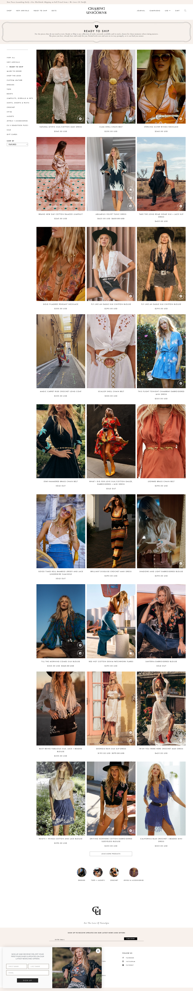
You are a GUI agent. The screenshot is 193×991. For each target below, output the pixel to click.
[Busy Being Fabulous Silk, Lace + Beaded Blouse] (60, 708)
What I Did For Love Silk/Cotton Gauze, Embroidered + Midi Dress (111, 482)
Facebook (130, 958)
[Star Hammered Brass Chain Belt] (60, 441)
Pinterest (130, 965)
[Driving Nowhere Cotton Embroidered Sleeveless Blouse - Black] (111, 798)
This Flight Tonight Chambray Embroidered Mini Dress (161, 392)
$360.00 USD (161, 131)
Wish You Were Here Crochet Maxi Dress (161, 749)
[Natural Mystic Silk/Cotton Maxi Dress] (60, 87)
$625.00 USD (103, 219)
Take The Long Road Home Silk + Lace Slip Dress (161, 215)
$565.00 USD (60, 131)
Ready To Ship (40, 11)
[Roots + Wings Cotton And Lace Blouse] (60, 798)
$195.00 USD (104, 753)
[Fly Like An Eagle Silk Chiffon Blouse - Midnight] (161, 264)
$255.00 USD (111, 846)
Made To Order (14, 71)
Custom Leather (14, 80)
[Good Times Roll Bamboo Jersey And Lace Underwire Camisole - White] (60, 531)
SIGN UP (27, 980)
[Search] (185, 11)
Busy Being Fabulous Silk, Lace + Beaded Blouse (60, 750)
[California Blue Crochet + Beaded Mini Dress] (161, 798)
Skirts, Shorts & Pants (18, 103)
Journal (141, 10)
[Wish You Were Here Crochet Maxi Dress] (161, 708)
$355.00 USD (60, 396)
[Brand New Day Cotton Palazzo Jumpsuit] (60, 174)
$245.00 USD (60, 219)
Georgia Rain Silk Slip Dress (111, 749)
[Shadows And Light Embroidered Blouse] (161, 531)
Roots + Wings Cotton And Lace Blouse (61, 839)
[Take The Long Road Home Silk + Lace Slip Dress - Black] (161, 174)
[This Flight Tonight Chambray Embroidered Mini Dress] (161, 351)
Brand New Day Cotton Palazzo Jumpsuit (61, 214)
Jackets (10, 116)
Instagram (130, 961)
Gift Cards (12, 134)
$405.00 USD (161, 221)
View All (11, 58)
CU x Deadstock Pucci (17, 125)
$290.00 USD (161, 486)
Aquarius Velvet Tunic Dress (111, 214)
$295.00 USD (111, 309)
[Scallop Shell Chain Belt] (111, 351)
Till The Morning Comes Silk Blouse (60, 662)
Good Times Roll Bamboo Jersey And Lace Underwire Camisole (60, 572)
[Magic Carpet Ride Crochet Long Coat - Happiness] (60, 351)
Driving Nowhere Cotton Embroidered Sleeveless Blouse (111, 840)
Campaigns (155, 10)
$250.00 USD (111, 131)
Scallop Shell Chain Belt (111, 391)
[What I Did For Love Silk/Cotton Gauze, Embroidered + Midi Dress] (111, 441)
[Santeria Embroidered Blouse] (161, 621)
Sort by (10, 141)
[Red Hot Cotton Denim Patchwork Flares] (111, 621)
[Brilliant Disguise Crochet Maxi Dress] (111, 531)
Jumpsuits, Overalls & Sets (20, 98)
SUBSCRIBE (130, 938)
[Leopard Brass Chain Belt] (161, 441)
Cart (177, 10)
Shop (9, 11)
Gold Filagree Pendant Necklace (60, 304)
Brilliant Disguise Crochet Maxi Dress (111, 571)
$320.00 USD (53, 666)
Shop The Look (14, 76)
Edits (54, 11)
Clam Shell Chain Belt (111, 127)
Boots (10, 94)
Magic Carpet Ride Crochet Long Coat (61, 391)
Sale (9, 130)
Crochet (11, 107)
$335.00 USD (161, 399)
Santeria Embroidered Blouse (161, 662)
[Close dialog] (98, 950)
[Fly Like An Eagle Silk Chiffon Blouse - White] (111, 264)
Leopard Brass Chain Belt (161, 481)
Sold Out (61, 486)
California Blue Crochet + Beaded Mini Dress (161, 840)
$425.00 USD (161, 753)
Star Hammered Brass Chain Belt (61, 481)
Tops (9, 89)
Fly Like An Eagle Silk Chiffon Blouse (111, 304)
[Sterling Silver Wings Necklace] (161, 87)
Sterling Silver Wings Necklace (161, 127)
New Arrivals (22, 11)
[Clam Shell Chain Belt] (111, 87)
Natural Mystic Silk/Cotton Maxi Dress (61, 127)
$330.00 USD (60, 309)
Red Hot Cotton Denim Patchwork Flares (111, 662)
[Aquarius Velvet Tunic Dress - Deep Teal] (111, 174)
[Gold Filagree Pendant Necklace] (60, 264)
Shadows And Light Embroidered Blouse (161, 571)
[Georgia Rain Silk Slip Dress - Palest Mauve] (111, 708)
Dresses (10, 85)
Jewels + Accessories (17, 121)
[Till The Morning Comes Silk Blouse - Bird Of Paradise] (60, 621)
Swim (9, 112)
